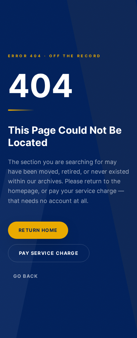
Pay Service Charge (48, 253)
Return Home (38, 230)
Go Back (25, 276)
